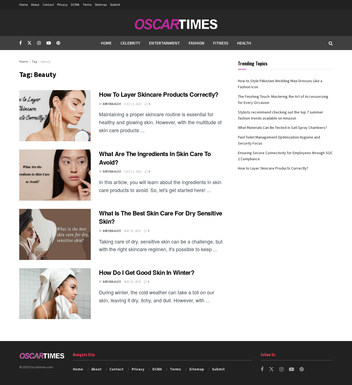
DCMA (75, 4)
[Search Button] (331, 43)
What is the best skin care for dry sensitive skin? (160, 217)
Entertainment (164, 43)
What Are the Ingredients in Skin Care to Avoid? (155, 158)
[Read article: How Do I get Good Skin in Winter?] (55, 293)
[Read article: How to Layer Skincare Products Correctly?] (55, 115)
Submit (115, 4)
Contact (48, 4)
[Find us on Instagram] (39, 43)
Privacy (62, 4)
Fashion (196, 43)
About (35, 4)
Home (23, 4)
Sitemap (101, 4)
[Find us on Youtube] (48, 43)
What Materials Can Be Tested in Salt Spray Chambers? (282, 127)
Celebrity (130, 43)
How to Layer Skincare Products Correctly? (158, 94)
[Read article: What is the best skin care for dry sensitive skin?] (55, 234)
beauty (46, 61)
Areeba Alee (112, 104)
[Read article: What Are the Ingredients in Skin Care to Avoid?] (55, 175)
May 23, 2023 (132, 231)
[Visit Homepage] (176, 22)
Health (244, 43)
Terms (87, 4)
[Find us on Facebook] (20, 43)
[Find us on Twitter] (29, 43)
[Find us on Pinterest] (58, 43)
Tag (34, 61)
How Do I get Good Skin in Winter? (146, 272)
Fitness (220, 43)
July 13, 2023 (133, 104)
